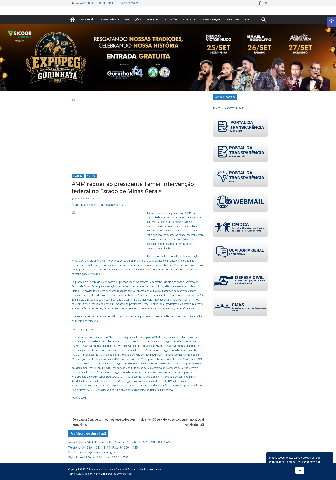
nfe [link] (246, 19)
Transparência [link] (109, 19)
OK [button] (300, 470)
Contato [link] (189, 19)
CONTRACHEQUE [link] (210, 19)
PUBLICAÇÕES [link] (133, 19)
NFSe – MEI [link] (232, 19)
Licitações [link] (170, 19)
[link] (331, 22)
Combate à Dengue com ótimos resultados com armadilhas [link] (104, 422)
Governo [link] (77, 176)
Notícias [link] (91, 176)
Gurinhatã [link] (86, 19)
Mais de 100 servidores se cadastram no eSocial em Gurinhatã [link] (172, 422)
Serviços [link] (152, 19)
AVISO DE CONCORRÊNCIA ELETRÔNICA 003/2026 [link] (109, 3)
